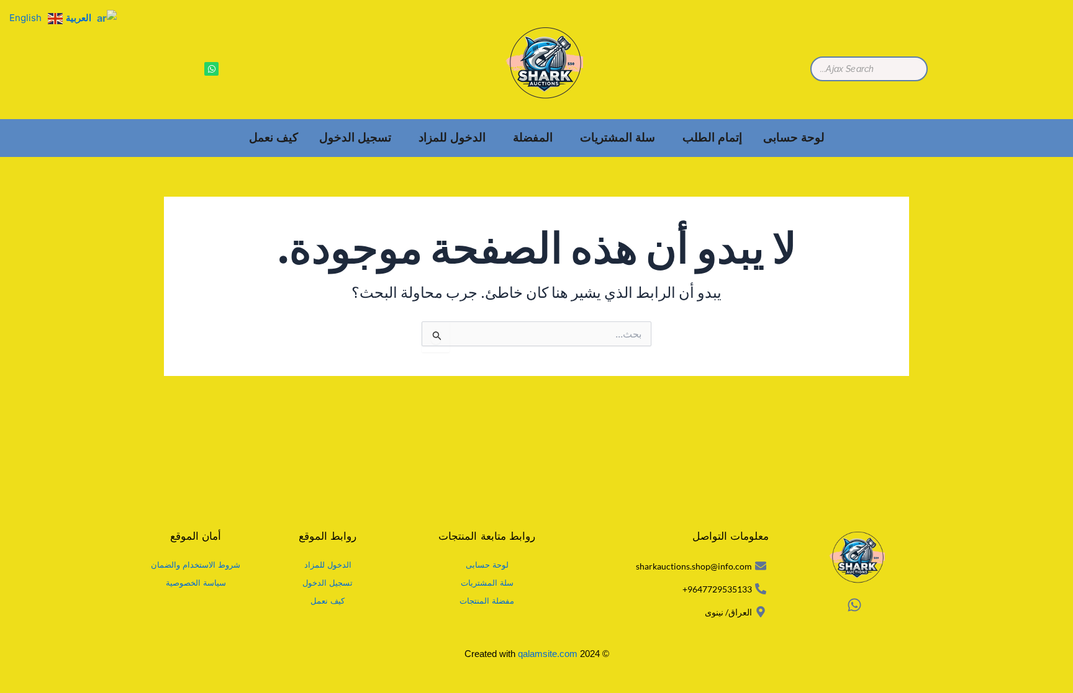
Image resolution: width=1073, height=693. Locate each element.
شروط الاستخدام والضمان (195, 565)
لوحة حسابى (794, 137)
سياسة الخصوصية (196, 583)
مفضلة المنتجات (487, 601)
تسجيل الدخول (355, 137)
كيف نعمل (273, 137)
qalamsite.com (547, 653)
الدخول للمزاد (452, 137)
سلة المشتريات (617, 137)
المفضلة (533, 137)
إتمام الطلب (712, 137)
